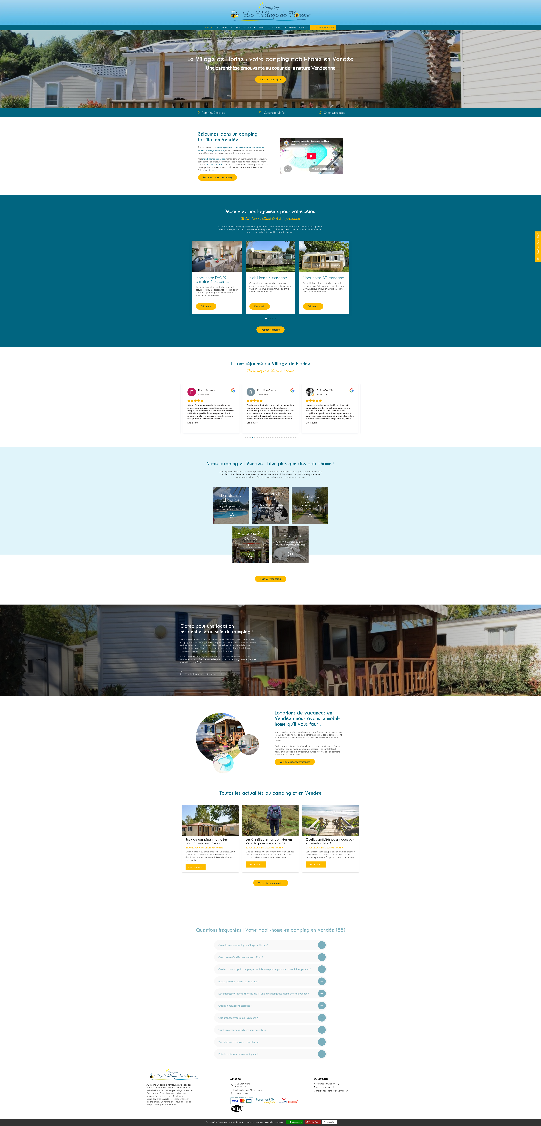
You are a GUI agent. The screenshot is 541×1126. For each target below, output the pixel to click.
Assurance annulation (324, 1083)
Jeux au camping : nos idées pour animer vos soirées (206, 841)
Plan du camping (322, 1087)
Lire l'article (194, 867)
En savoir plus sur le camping (217, 177)
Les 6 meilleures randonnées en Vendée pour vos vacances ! (269, 841)
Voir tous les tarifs (270, 329)
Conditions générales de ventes (329, 1090)
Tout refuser (313, 1122)
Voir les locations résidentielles (200, 673)
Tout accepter (295, 1122)
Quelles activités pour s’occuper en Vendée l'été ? (330, 841)
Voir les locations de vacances (295, 761)
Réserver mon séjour (270, 79)
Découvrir (206, 306)
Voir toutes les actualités (270, 882)
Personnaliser (329, 1122)
